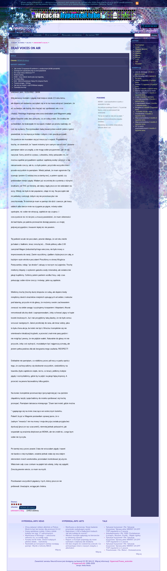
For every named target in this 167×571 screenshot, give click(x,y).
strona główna (18, 42)
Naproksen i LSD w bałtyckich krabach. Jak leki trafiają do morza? (82, 532)
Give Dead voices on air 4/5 (19, 504)
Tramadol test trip (20, 87)
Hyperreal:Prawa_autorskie (121, 561)
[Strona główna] (21, 28)
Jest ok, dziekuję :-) (142, 72)
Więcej (58, 550)
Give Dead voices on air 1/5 (12, 504)
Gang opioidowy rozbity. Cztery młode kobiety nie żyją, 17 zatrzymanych (40, 532)
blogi (29, 42)
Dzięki (137, 89)
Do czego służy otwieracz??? (24, 73)
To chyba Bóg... (19, 79)
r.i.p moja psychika (141, 99)
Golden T (138, 84)
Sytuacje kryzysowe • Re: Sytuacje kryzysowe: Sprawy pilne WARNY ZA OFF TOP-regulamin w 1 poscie (123, 529)
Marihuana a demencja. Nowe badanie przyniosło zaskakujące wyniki (82, 528)
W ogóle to (139, 107)
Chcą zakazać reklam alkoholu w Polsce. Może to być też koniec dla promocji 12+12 (42, 528)
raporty (15, 35)
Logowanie (138, 31)
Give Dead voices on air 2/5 (14, 504)
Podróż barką (18, 75)
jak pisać (26, 35)
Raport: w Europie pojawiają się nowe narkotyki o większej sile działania (81, 541)
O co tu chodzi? (51, 35)
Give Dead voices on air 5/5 (21, 504)
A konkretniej (139, 114)
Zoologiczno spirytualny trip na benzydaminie (30, 71)
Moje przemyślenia (142, 118)
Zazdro (138, 80)
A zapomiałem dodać (142, 103)
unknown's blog (41, 42)
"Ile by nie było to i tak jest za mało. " (110, 116)
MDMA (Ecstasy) (23, 60)
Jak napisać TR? (92, 35)
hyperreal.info (79, 563)
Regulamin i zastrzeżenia (72, 35)
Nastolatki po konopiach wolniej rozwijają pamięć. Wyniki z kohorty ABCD (42, 545)
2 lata (137, 97)
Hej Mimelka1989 (141, 76)
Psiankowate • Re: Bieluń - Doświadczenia (123, 550)
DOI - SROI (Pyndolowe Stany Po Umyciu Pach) (31, 81)
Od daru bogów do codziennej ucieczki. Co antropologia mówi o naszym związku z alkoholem (83, 546)
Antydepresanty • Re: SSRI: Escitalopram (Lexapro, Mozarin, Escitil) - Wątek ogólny (123, 534)
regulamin (37, 35)
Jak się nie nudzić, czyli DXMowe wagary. (28, 85)
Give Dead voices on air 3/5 (16, 504)
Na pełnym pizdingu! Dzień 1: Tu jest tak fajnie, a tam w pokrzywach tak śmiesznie (112, 110)
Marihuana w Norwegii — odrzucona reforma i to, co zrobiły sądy (40, 536)
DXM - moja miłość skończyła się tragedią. (29, 77)
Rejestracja (151, 31)
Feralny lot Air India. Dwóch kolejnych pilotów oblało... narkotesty (40, 541)
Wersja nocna (150, 26)
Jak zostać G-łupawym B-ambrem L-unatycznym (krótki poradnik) (37, 69)
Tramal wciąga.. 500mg (22, 83)
